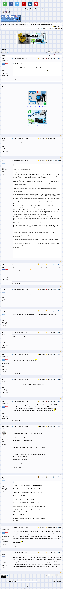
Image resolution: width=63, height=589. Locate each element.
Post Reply (4, 52)
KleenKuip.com (12, 9)
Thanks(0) (49, 58)
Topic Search (51, 55)
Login (60, 28)
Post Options (42, 58)
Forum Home (6, 24)
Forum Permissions (57, 581)
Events (49, 28)
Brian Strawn (5, 426)
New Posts (57, 26)
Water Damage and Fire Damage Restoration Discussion (39, 24)
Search (43, 28)
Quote (55, 58)
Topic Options (58, 55)
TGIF (3, 160)
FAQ (39, 28)
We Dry (4, 138)
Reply (60, 58)
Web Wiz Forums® (32, 584)
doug (3, 58)
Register (55, 28)
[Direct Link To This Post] (12, 58)
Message (14, 55)
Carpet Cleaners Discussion (17, 24)
